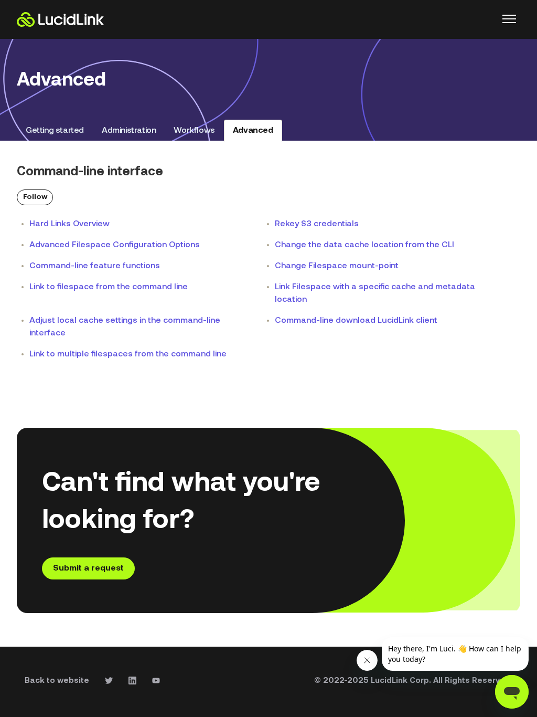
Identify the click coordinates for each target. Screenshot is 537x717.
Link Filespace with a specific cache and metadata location (375, 293)
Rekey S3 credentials (317, 224)
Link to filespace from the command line (108, 287)
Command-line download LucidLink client (356, 321)
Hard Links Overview (69, 224)
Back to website (57, 681)
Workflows (194, 130)
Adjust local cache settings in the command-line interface (124, 327)
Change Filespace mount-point (337, 266)
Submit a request (88, 568)
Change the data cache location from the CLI (364, 245)
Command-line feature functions (94, 266)
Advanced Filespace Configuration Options (114, 245)
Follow (35, 197)
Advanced (253, 130)
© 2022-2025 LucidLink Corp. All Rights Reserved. (413, 681)
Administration (129, 130)
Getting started (55, 130)
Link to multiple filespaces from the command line (128, 354)
